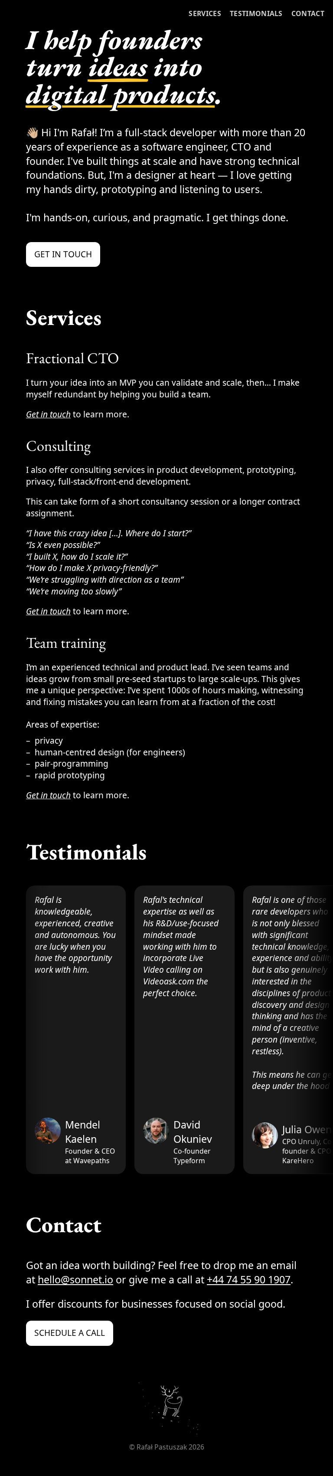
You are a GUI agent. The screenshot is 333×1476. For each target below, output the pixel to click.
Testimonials (256, 13)
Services (205, 13)
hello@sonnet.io (75, 1279)
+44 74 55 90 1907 (249, 1279)
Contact (307, 13)
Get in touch (63, 254)
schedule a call (69, 1332)
